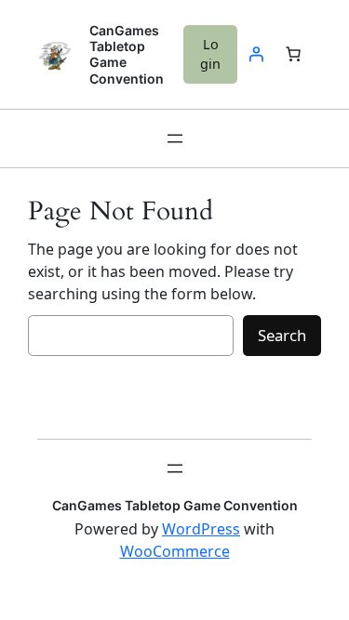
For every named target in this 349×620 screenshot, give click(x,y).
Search (282, 335)
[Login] (256, 54)
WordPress (201, 529)
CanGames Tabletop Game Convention (175, 505)
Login (210, 54)
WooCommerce (175, 551)
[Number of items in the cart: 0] (293, 54)
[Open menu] (175, 138)
